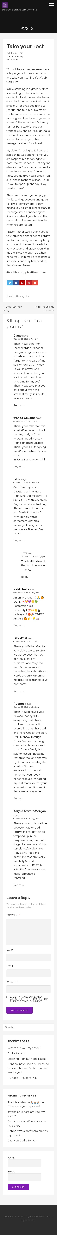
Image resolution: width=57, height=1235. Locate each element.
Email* (11, 1171)
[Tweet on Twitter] (10, 282)
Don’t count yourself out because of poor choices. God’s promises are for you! (28, 1068)
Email (10, 966)
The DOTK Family (15, 56)
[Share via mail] (35, 282)
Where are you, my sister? (24, 1048)
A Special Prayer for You (22, 1077)
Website (11, 982)
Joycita (12, 1111)
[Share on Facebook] (16, 282)
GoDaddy (30, 1220)
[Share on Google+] (22, 282)
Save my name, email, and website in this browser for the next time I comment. (29, 999)
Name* (11, 1157)
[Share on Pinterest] (29, 282)
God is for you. (16, 1053)
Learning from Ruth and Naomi (27, 1058)
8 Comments (12, 59)
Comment (13, 915)
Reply (17, 405)
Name (9, 950)
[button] (53, 5)
